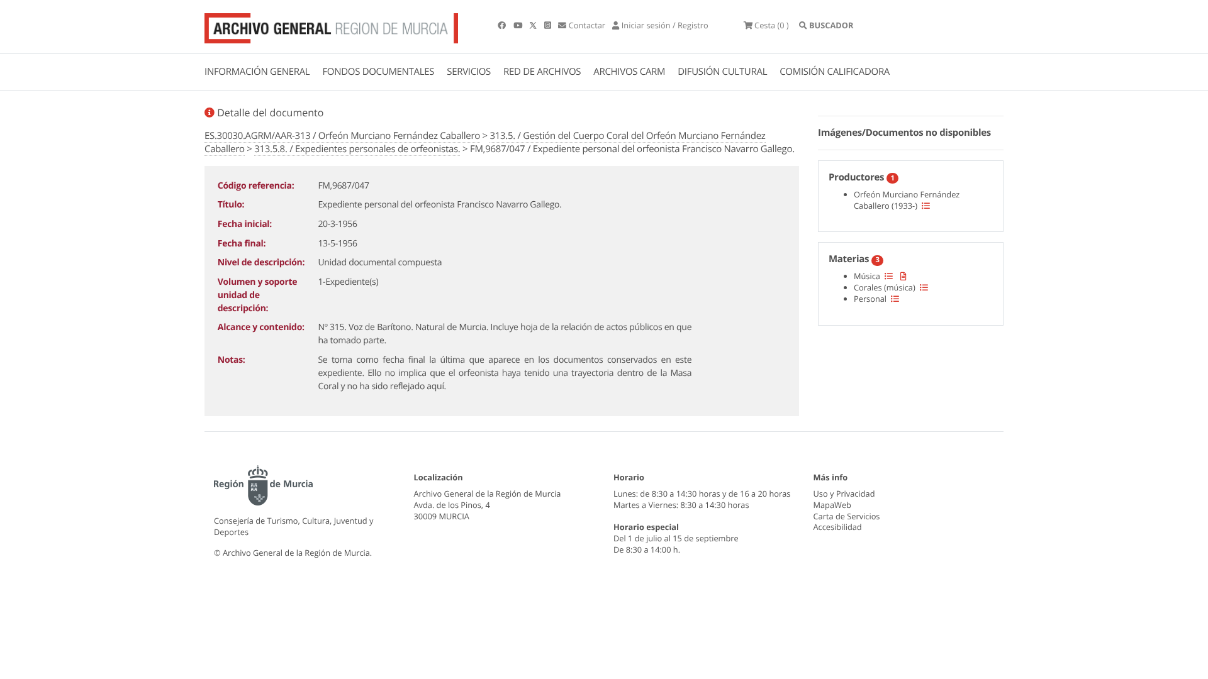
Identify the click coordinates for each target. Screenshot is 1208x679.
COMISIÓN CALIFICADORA (835, 71)
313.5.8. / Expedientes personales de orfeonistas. (357, 149)
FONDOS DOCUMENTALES (378, 71)
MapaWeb (832, 505)
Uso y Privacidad (844, 493)
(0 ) (771, 25)
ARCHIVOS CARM (629, 71)
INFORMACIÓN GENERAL (257, 71)
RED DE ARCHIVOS (542, 71)
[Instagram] (548, 25)
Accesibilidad (838, 527)
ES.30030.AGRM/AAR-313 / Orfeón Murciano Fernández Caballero (342, 136)
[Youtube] (518, 25)
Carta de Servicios (847, 516)
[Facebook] (503, 25)
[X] (534, 25)
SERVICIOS (469, 71)
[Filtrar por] (925, 205)
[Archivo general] (331, 25)
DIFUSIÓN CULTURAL (722, 71)
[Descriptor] (903, 276)
